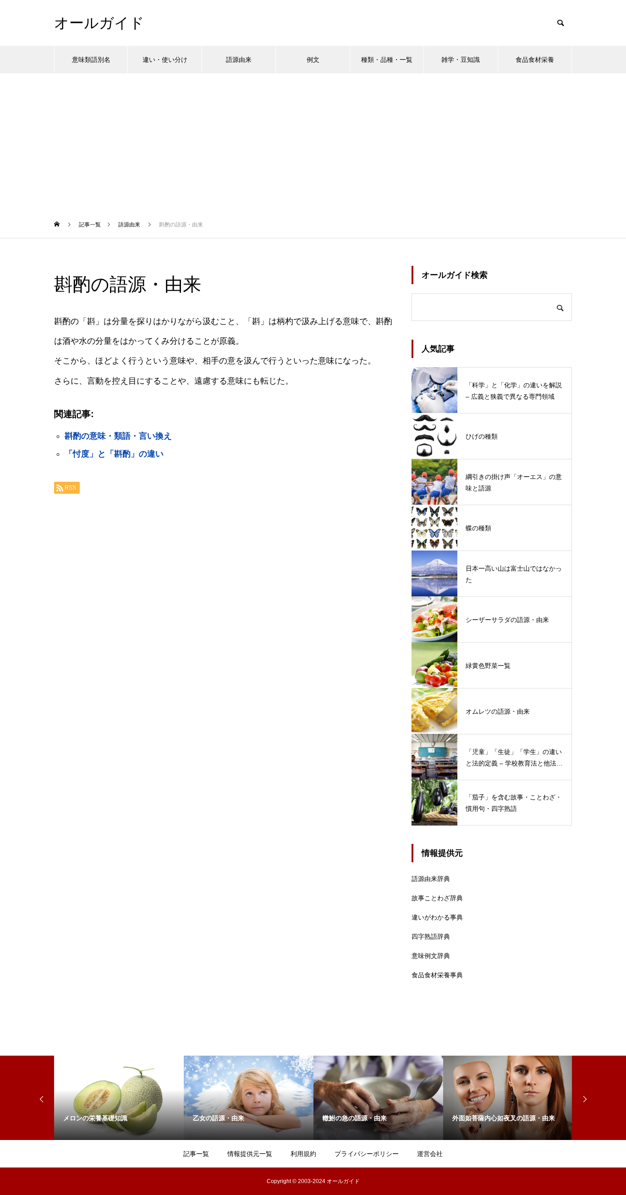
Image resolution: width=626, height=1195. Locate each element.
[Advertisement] (313, 142)
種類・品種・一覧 (386, 59)
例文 (313, 59)
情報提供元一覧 (249, 1153)
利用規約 (303, 1153)
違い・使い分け (165, 59)
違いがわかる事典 (437, 917)
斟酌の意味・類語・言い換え (118, 436)
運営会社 (430, 1153)
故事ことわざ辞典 (437, 898)
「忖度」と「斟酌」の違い (114, 453)
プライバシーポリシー (367, 1153)
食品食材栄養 (535, 59)
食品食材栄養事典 (437, 975)
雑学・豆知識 (460, 59)
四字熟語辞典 (431, 936)
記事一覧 (196, 1153)
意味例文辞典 (431, 955)
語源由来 (239, 59)
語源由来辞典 (431, 878)
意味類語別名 (91, 59)
